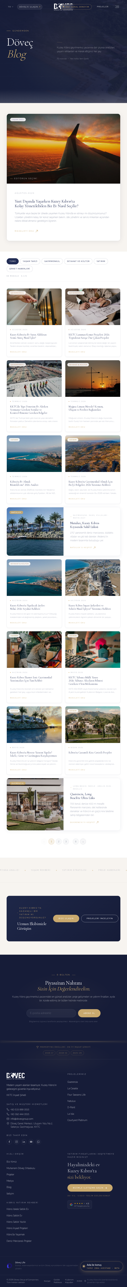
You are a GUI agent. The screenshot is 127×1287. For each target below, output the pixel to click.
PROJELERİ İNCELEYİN (100, 918)
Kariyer (47, 1281)
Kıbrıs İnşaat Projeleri (17, 1228)
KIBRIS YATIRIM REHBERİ (22, 1202)
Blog (9, 1187)
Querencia (72, 1082)
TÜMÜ (12, 261)
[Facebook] (9, 1141)
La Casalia (72, 1088)
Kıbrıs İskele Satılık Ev (18, 1209)
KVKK (79, 1281)
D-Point (71, 1107)
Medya (10, 1180)
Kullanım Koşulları (69, 1281)
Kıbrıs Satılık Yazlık (16, 1222)
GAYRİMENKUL (52, 261)
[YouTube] (31, 1141)
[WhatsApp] (38, 1141)
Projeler (102, 7)
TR (9, 7)
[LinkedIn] (23, 1141)
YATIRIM (101, 261)
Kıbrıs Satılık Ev (14, 1215)
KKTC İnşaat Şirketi (16, 1095)
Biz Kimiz (12, 1161)
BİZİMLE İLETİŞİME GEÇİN (88, 1188)
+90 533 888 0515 (20, 1109)
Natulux (71, 1101)
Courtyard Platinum (77, 1120)
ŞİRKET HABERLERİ (19, 269)
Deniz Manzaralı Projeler (19, 1241)
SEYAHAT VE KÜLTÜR (78, 261)
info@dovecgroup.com (22, 1119)
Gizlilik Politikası (58, 1281)
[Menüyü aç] (116, 6)
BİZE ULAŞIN (66, 918)
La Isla (70, 1114)
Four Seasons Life (76, 1094)
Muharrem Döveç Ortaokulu (21, 1168)
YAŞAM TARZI (30, 261)
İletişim (10, 1193)
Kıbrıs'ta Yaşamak (16, 1234)
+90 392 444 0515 (20, 1114)
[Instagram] (16, 1141)
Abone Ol (89, 1013)
